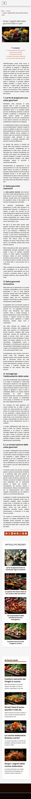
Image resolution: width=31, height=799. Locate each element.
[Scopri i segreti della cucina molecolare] (15, 755)
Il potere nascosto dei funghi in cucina (15, 642)
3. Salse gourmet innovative (15, 54)
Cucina (8, 11)
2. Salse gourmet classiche (15, 52)
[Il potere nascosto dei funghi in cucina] (15, 631)
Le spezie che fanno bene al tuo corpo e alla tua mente (15, 593)
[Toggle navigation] (4, 3)
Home (2, 11)
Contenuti (16, 48)
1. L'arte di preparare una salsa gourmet (15, 50)
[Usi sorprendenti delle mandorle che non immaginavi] (15, 605)
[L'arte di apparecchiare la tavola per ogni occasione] (15, 557)
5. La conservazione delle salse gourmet (15, 58)
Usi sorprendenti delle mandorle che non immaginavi (15, 617)
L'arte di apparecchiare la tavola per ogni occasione (15, 569)
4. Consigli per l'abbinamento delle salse (15, 56)
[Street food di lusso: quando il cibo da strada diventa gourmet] (15, 698)
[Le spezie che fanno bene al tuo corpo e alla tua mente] (15, 581)
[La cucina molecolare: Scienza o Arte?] (15, 726)
